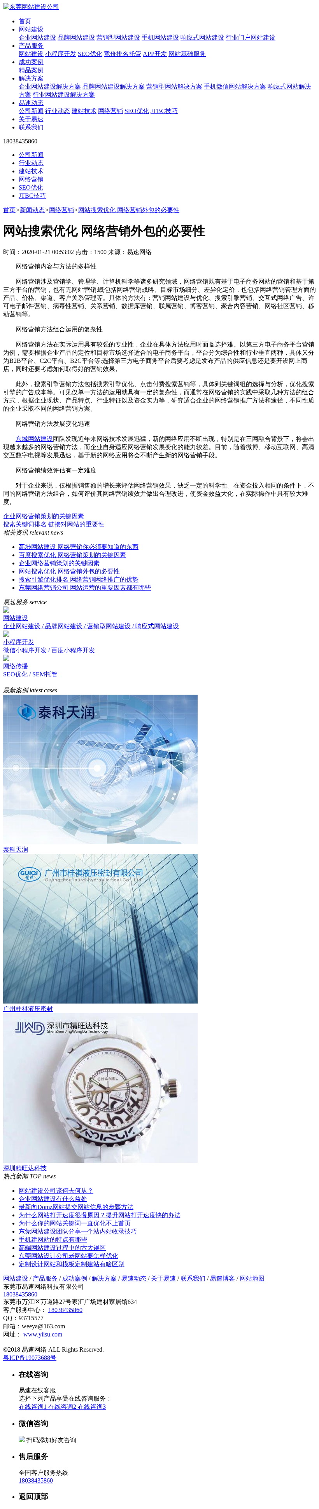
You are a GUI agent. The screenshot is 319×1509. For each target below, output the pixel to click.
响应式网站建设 (202, 37)
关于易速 (31, 119)
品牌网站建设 (76, 37)
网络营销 (110, 111)
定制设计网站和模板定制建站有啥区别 (71, 1264)
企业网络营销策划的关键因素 (43, 516)
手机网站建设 (160, 37)
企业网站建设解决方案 (50, 86)
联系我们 (31, 127)
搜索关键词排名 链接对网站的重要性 (53, 524)
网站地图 (252, 1278)
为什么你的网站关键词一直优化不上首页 (75, 1223)
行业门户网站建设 (250, 37)
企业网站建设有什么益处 (53, 1198)
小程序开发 (60, 54)
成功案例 (31, 62)
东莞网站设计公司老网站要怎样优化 (68, 1256)
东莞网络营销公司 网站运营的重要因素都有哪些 (85, 587)
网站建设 (31, 29)
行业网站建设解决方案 (64, 94)
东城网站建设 (34, 439)
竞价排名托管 (122, 54)
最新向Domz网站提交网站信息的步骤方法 (76, 1207)
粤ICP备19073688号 (29, 1357)
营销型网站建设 (118, 37)
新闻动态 (32, 210)
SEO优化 (90, 54)
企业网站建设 (37, 37)
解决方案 (31, 78)
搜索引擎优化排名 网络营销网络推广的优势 (78, 579)
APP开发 (155, 54)
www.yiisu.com (42, 1334)
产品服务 (31, 45)
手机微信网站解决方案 (235, 86)
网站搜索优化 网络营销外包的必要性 (128, 210)
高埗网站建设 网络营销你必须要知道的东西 (78, 547)
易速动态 (31, 102)
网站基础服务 (187, 54)
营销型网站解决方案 (174, 86)
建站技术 (84, 111)
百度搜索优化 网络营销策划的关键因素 (72, 555)
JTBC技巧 (164, 111)
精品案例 (31, 70)
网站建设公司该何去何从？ (56, 1190)
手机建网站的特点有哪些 (53, 1239)
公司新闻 (31, 111)
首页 (25, 21)
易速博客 (222, 1278)
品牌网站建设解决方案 (113, 86)
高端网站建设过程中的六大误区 (62, 1247)
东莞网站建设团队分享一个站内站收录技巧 (78, 1231)
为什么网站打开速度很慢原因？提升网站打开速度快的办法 (100, 1215)
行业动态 (57, 111)
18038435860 (20, 1294)
